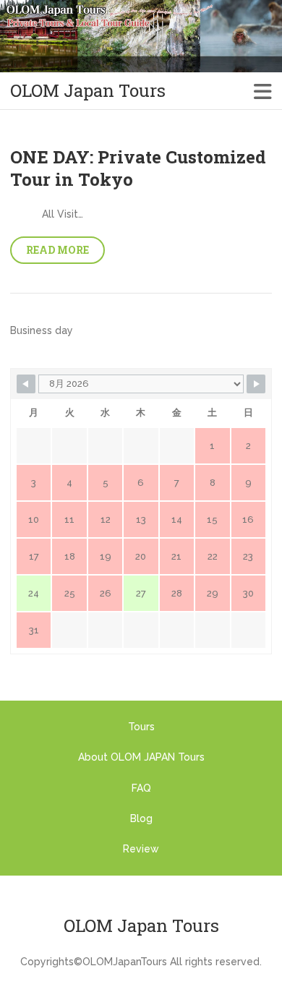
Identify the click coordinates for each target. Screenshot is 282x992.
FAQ (141, 788)
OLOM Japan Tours (88, 91)
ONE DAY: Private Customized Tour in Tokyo (138, 168)
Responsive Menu (263, 91)
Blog (141, 818)
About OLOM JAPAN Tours (141, 757)
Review (141, 849)
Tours (141, 726)
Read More (57, 250)
